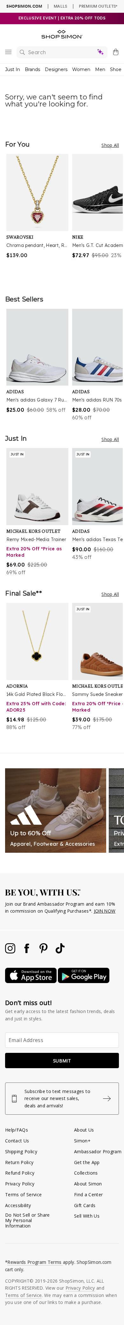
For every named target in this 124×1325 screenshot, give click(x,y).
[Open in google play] (83, 981)
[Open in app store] (31, 981)
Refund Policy (19, 1173)
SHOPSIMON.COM (24, 6)
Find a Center (88, 1194)
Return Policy (19, 1162)
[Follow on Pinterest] (44, 952)
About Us (84, 1130)
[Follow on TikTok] (60, 952)
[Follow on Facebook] (27, 952)
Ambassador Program (97, 1151)
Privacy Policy (20, 1184)
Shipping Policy (21, 1151)
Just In (12, 69)
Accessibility (18, 1205)
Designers (56, 69)
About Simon (88, 1184)
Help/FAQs (16, 1130)
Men (100, 69)
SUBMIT (62, 1061)
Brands (32, 69)
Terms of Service (23, 1194)
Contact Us (17, 1141)
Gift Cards (84, 1205)
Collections (86, 1173)
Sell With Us (87, 1216)
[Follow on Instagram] (11, 952)
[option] (39, 218)
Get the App (87, 1162)
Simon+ (82, 1141)
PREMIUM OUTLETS (98, 6)
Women (81, 69)
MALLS (60, 6)
